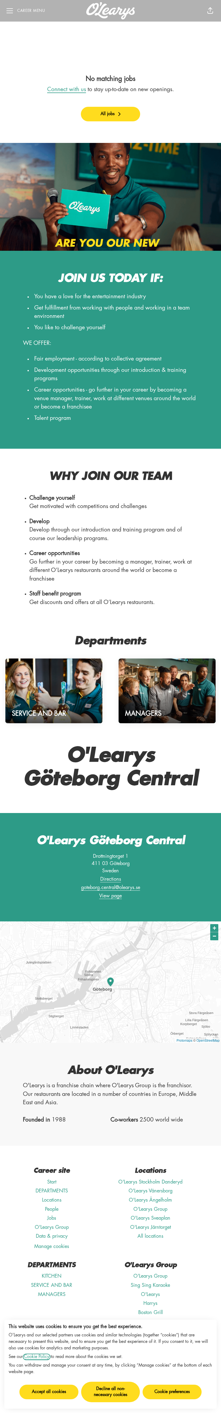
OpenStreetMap (208, 1040)
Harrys (150, 1303)
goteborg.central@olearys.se (110, 887)
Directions (110, 879)
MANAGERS (51, 1294)
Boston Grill (150, 1312)
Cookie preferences (172, 1392)
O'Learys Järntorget (150, 1227)
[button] (210, 10)
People (51, 1209)
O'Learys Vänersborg (150, 1191)
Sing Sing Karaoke (150, 1285)
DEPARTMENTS (52, 1191)
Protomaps (184, 1040)
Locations (51, 1200)
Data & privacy (52, 1236)
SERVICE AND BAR (51, 1285)
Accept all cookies (49, 1392)
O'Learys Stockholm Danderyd (150, 1182)
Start (51, 1182)
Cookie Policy (36, 1357)
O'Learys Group (52, 1227)
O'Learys (150, 1294)
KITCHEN (51, 1276)
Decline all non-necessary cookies (110, 1392)
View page (110, 896)
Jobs (51, 1218)
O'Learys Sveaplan (150, 1218)
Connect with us (66, 89)
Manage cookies (51, 1246)
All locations (150, 1236)
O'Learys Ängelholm (150, 1200)
